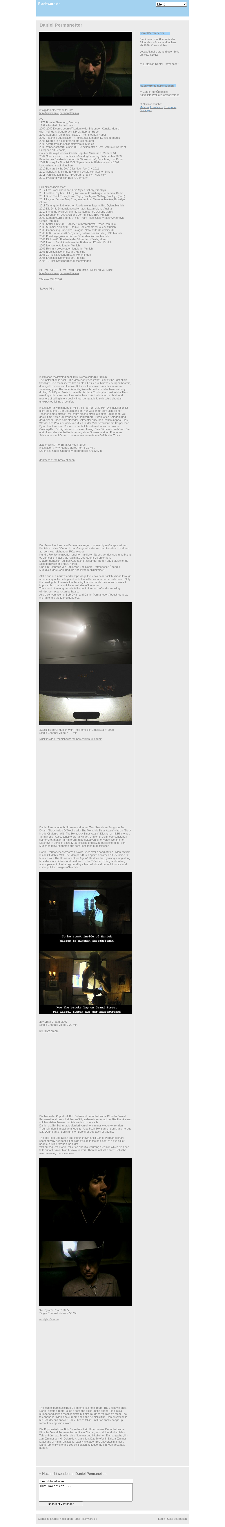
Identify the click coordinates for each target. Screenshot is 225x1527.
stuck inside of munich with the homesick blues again (70, 739)
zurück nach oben (62, 1518)
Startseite (43, 1518)
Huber (163, 45)
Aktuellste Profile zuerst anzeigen (160, 95)
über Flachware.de (86, 1518)
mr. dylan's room (49, 1319)
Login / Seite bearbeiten (172, 1518)
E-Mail (147, 64)
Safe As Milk (46, 288)
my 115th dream (48, 1031)
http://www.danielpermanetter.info (59, 113)
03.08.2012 (151, 54)
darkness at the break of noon (57, 460)
